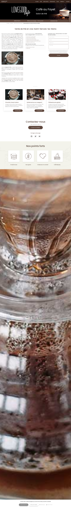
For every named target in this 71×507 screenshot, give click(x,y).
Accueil (36, 1)
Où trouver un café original (31, 36)
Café (41, 1)
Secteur (11, 23)
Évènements (52, 1)
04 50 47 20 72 (17, 20)
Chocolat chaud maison (12, 102)
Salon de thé (45, 1)
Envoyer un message (35, 127)
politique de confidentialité (63, 52)
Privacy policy (49, 504)
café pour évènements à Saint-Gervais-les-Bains (13, 79)
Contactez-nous (53, 20)
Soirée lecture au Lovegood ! (34, 102)
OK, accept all (24, 504)
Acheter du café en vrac (30, 42)
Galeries (62, 1)
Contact (67, 1)
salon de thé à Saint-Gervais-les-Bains (15, 72)
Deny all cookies (34, 504)
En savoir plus (18, 110)
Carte (57, 1)
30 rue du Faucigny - (36, 20)
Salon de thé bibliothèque (30, 37)
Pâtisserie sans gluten (54, 102)
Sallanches (28, 48)
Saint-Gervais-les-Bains (18, 23)
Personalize (42, 504)
